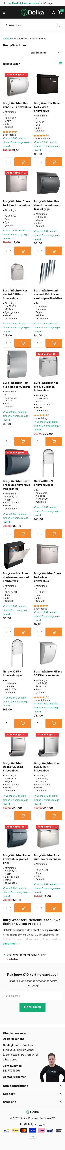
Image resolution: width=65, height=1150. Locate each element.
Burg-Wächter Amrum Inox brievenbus (47, 857)
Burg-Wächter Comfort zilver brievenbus (47, 577)
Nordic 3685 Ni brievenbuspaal (44, 482)
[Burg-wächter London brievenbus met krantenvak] (17, 555)
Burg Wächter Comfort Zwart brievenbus (47, 106)
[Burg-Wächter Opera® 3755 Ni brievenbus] (17, 745)
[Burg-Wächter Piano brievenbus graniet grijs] (17, 837)
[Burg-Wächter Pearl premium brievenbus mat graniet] (17, 463)
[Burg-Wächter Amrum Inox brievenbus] (48, 837)
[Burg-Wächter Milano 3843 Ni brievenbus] (48, 653)
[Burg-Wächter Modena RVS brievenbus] (17, 85)
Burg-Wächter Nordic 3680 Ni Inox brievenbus (16, 294)
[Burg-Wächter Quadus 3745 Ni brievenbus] (48, 745)
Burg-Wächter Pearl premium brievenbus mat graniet (16, 484)
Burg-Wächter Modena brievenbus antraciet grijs (47, 205)
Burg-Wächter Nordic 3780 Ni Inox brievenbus (47, 386)
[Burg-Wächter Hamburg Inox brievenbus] (17, 364)
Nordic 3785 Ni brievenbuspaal (13, 673)
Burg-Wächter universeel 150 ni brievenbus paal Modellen (48, 294)
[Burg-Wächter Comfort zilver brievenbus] (48, 555)
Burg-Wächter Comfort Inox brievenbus (16, 203)
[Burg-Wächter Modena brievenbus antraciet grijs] (48, 183)
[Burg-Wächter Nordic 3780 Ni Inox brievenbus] (48, 364)
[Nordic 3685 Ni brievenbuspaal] (48, 463)
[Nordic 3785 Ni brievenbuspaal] (17, 653)
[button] (4, 3)
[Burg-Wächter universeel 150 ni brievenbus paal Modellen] (48, 272)
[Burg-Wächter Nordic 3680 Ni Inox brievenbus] (17, 272)
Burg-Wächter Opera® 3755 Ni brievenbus (13, 766)
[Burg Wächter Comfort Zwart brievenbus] (48, 85)
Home (6, 38)
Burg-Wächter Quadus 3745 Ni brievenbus (47, 766)
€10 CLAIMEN (33, 1007)
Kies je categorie (5, 12)
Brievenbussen (19, 38)
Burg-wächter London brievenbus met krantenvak (16, 577)
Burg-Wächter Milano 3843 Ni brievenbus (48, 673)
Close (32, 1086)
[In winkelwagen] (22, 161)
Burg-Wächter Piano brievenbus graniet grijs (16, 859)
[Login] (53, 12)
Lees (10, 943)
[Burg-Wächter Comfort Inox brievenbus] (17, 183)
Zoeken (58, 25)
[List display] (60, 64)
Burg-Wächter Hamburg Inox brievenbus (17, 384)
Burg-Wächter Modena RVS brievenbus (17, 104)
